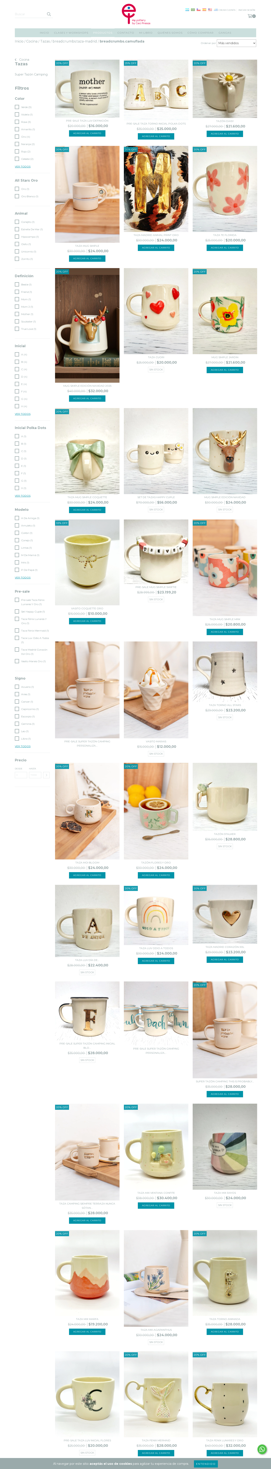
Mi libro (146, 32)
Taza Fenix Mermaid (156, 1440)
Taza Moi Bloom (87, 862)
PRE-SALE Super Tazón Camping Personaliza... (87, 743)
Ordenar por (208, 43)
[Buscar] (48, 14)
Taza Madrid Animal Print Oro (156, 235)
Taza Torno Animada (224, 1319)
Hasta (32, 768)
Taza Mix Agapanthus (156, 1329)
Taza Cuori (156, 357)
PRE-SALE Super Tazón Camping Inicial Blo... (87, 1045)
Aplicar (46, 775)
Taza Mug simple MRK (225, 619)
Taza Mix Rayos (225, 1192)
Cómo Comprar (200, 32)
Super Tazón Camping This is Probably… (225, 1081)
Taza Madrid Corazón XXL (225, 946)
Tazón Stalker (225, 834)
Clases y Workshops (71, 32)
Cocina (23, 60)
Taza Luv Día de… (87, 960)
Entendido (206, 1463)
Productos (102, 32)
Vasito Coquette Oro (87, 608)
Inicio (44, 32)
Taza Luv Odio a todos (156, 948)
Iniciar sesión (246, 10)
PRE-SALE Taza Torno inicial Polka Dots (156, 123)
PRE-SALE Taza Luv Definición (87, 120)
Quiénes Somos (170, 32)
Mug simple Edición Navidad (225, 497)
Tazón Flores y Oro (156, 862)
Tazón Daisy (225, 121)
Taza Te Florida (224, 235)
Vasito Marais (156, 741)
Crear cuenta (226, 10)
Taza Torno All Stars (225, 705)
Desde (18, 768)
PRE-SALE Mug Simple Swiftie (156, 587)
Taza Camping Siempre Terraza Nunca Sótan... (87, 1205)
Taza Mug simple (87, 245)
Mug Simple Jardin (225, 357)
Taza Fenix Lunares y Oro (224, 1440)
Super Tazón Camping (31, 74)
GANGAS (224, 32)
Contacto (125, 32)
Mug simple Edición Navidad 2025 (87, 385)
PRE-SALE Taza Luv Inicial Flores (87, 1440)
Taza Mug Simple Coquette (87, 497)
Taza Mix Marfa (87, 1319)
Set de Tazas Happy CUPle (156, 497)
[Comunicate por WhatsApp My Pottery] (262, 1449)
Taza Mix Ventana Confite (156, 1192)
